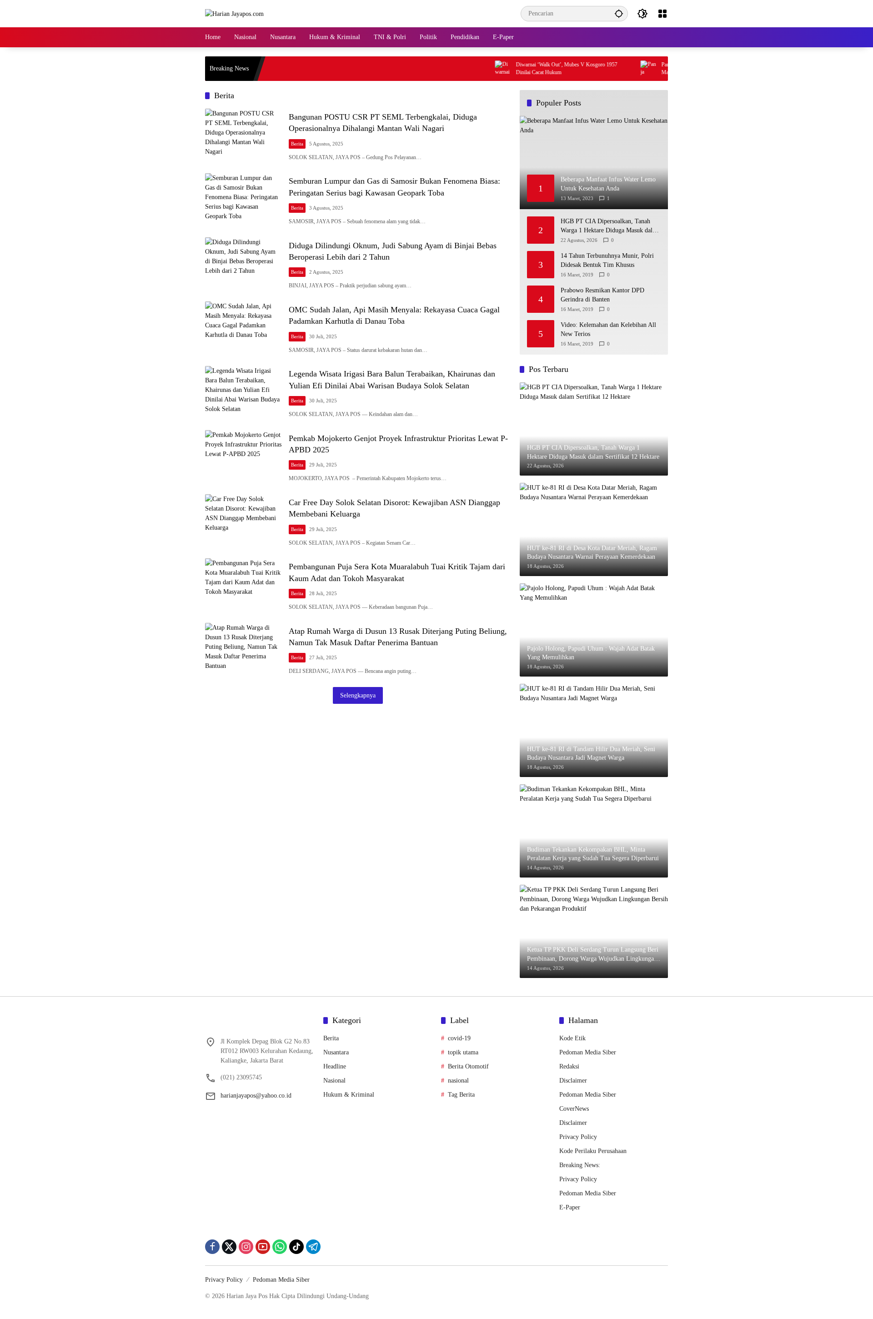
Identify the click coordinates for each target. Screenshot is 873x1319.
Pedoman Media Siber (587, 1052)
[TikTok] (296, 1246)
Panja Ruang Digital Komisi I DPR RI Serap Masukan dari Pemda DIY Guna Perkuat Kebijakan (510, 68)
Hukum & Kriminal (348, 1094)
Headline (334, 1066)
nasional (458, 1080)
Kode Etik (572, 1038)
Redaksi (569, 1066)
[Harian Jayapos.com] (234, 13)
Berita (297, 143)
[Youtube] (263, 1246)
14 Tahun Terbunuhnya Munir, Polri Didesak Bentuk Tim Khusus (607, 260)
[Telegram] (313, 1246)
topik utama (463, 1052)
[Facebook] (212, 1246)
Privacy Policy (578, 1136)
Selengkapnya (358, 695)
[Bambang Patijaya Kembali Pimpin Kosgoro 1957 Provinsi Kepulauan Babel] (587, 68)
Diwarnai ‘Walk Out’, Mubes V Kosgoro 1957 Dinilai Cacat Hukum (360, 68)
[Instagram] (246, 1246)
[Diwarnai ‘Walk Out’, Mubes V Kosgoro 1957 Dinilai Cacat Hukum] (296, 68)
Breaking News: (579, 1165)
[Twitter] (229, 1246)
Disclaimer (573, 1080)
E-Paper (569, 1207)
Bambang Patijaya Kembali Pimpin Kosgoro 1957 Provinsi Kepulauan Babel (654, 68)
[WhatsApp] (279, 1246)
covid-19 (459, 1038)
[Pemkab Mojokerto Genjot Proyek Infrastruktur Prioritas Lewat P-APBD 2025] (243, 457)
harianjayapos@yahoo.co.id (256, 1095)
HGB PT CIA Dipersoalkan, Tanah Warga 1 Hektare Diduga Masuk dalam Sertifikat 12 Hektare (610, 226)
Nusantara (336, 1052)
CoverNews (574, 1108)
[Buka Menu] (662, 13)
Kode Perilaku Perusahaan (593, 1151)
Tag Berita (461, 1094)
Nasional (334, 1080)
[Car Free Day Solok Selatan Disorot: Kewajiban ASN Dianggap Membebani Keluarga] (243, 521)
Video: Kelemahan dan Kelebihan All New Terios (608, 329)
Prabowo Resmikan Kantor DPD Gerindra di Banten (602, 295)
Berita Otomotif (468, 1066)
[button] (619, 13)
